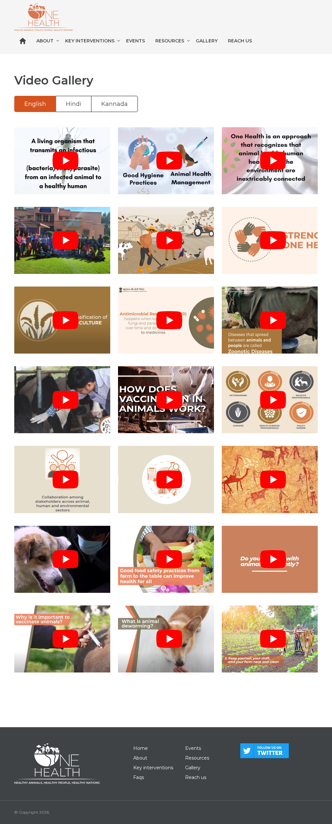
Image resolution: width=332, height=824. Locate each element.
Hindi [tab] (73, 103)
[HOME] (22, 40)
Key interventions (89, 41)
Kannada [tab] (114, 103)
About (44, 41)
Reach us (240, 41)
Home (140, 748)
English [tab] (35, 103)
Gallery (207, 41)
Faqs (138, 777)
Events (135, 41)
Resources (169, 41)
